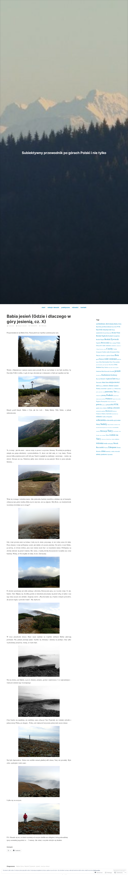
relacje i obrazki (53, 307)
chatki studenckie (106, 345)
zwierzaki (117, 451)
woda (105, 443)
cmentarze (113, 345)
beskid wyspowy (114, 336)
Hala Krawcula (106, 371)
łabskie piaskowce (101, 454)
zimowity (108, 451)
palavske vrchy (101, 391)
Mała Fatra (105, 382)
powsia (99, 404)
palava (97, 391)
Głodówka (98, 371)
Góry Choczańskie (115, 362)
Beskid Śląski (100, 339)
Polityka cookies (96, 870)
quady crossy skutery (101, 408)
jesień (38, 866)
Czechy (109, 348)
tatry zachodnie (102, 435)
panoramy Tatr (111, 391)
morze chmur (45, 866)
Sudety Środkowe (110, 424)
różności (75, 307)
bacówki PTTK (116, 327)
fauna (112, 355)
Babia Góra (20, 866)
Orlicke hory (117, 388)
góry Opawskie (105, 364)
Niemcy (98, 388)
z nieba (112, 451)
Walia (107, 435)
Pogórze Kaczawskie (117, 399)
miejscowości (114, 382)
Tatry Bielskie (116, 431)
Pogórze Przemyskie (101, 401)
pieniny (103, 395)
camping (114, 343)
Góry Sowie (111, 364)
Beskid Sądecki (102, 335)
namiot (116, 385)
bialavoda (11, 326)
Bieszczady (105, 342)
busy (110, 343)
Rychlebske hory (115, 413)
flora (117, 355)
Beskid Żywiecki (30, 866)
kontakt (83, 307)
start (43, 307)
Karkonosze (106, 375)
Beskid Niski (116, 333)
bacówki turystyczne (104, 329)
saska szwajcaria (107, 417)
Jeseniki (112, 371)
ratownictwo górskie (100, 411)
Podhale (109, 395)
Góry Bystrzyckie (104, 362)
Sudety (103, 424)
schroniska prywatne (113, 420)
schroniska (101, 419)
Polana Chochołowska (112, 401)
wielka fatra (103, 439)
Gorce (101, 359)
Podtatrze (109, 398)
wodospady (110, 443)
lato (114, 378)
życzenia (110, 454)
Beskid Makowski (107, 333)
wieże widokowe (115, 439)
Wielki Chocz (108, 439)
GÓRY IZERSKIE (110, 359)
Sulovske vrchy (117, 424)
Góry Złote (110, 367)
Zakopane (112, 447)
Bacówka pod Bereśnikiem (103, 327)
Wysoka (106, 447)
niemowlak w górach (106, 388)
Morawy (101, 386)
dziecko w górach (105, 355)
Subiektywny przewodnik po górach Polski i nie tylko (64, 153)
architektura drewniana (105, 323)
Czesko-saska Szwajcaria (109, 352)
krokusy (114, 375)
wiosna (99, 443)
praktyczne (65, 307)
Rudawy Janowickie (107, 414)
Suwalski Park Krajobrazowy (101, 427)
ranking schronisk (113, 408)
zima (103, 450)
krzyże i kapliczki (106, 379)
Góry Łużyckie (116, 367)
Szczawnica (110, 427)
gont (97, 359)
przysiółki (109, 404)
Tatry (110, 430)
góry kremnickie (99, 364)
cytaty (105, 349)
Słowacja (103, 431)
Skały (98, 424)
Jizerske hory (98, 375)
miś (97, 385)
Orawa (112, 388)
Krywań (98, 379)
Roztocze (109, 411)
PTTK (116, 404)
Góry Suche (104, 367)
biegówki (98, 343)
